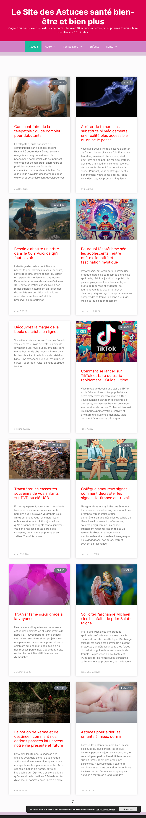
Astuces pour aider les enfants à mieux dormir (101, 734)
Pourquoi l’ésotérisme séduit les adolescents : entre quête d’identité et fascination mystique (106, 256)
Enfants (94, 46)
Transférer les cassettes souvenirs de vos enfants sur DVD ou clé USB (36, 493)
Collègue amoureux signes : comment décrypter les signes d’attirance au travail (105, 493)
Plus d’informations (106, 809)
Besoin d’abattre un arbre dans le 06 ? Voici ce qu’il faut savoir (36, 253)
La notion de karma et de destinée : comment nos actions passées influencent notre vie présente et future (39, 739)
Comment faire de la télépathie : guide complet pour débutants (37, 131)
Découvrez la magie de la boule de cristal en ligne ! (36, 329)
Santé (109, 46)
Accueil (33, 46)
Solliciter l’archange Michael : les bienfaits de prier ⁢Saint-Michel (106, 618)
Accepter (128, 809)
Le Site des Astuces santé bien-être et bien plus (73, 16)
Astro (48, 46)
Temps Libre (71, 46)
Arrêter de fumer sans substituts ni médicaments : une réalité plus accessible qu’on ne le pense (105, 133)
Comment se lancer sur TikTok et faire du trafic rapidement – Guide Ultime (104, 375)
